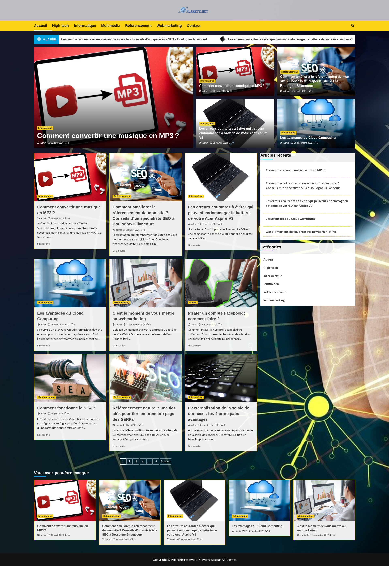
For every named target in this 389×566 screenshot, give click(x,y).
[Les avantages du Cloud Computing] (70, 283)
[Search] (352, 25)
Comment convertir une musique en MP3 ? (231, 86)
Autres (192, 302)
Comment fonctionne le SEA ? (66, 408)
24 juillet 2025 (83, 143)
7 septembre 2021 (211, 425)
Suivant (165, 461)
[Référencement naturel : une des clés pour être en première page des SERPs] (146, 378)
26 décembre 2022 (303, 143)
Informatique (85, 25)
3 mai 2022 (131, 425)
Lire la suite (43, 243)
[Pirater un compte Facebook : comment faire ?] (221, 283)
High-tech (60, 25)
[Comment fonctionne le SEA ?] (70, 378)
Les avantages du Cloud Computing (343, 39)
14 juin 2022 (57, 413)
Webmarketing (169, 25)
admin (70, 143)
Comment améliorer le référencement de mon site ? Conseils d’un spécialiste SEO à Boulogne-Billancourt (139, 126)
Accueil (40, 25)
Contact (193, 25)
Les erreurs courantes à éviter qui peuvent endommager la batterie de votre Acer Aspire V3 (235, 39)
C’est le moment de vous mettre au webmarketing (301, 231)
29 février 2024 (220, 143)
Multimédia (110, 25)
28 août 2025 (219, 91)
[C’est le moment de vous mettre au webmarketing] (146, 283)
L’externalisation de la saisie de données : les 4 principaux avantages (218, 414)
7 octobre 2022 (209, 324)
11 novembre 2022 (135, 324)
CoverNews (207, 559)
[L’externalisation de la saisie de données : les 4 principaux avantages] (221, 378)
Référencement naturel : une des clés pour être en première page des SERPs (144, 414)
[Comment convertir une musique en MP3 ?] (70, 177)
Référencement (138, 25)
